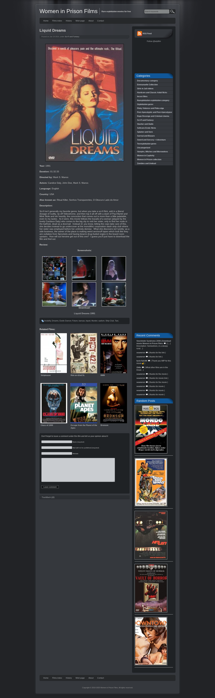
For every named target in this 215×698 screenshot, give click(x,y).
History (69, 21)
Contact (100, 21)
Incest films (142, 96)
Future (75, 321)
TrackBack (48, 497)
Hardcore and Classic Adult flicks (152, 92)
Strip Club (109, 321)
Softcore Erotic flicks (146, 128)
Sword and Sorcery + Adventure (151, 140)
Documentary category (147, 81)
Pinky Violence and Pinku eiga (150, 108)
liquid (88, 321)
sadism (101, 321)
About (90, 21)
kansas (82, 321)
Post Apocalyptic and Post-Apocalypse (154, 112)
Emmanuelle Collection (147, 85)
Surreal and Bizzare (146, 136)
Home (45, 21)
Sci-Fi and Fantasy (72, 37)
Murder (94, 321)
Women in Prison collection (149, 159)
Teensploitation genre (146, 144)
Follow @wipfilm (154, 41)
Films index (57, 21)
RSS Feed (147, 33)
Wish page (80, 21)
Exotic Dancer (65, 321)
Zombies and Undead (146, 163)
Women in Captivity (145, 155)
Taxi (116, 321)
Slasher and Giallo (145, 124)
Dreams (55, 321)
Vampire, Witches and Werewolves (152, 152)
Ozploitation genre (145, 104)
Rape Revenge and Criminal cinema (153, 116)
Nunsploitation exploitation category (153, 100)
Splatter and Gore (145, 132)
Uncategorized (143, 148)
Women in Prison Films (69, 11)
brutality (47, 321)
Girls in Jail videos (145, 88)
